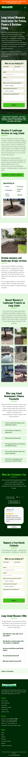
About (2, 734)
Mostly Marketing (15, 755)
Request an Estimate (6, 745)
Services (3, 737)
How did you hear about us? (10, 88)
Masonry (3, 739)
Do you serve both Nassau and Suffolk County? (13, 649)
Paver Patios (4, 701)
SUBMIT (14, 105)
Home (2, 732)
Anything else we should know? (11, 94)
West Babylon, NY (12, 723)
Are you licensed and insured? (11, 656)
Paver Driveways (5, 703)
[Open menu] (25, 7)
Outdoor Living (5, 711)
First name (6, 66)
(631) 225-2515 (13, 721)
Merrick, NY (4, 723)
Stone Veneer (4, 709)
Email (5, 72)
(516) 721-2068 (13, 719)
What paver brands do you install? (12, 661)
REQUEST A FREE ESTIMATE (12, 175)
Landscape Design (5, 741)
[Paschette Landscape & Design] (7, 7)
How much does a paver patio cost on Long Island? (13, 635)
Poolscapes (4, 705)
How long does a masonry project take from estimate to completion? (13, 642)
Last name (17, 66)
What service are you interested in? (12, 83)
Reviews (3, 743)
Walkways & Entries (6, 707)
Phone (5, 77)
